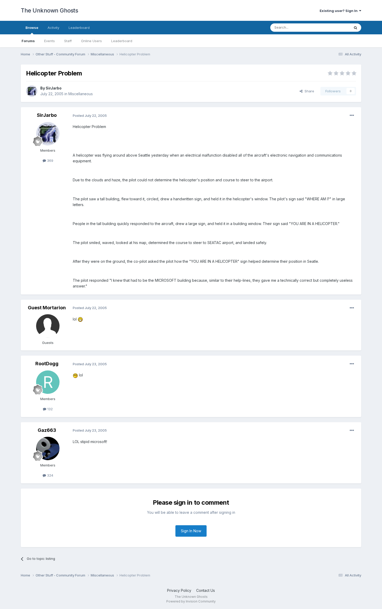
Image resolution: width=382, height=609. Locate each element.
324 (49, 475)
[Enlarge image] (80, 319)
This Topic (334, 27)
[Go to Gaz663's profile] (48, 448)
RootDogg (46, 363)
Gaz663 (47, 430)
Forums (28, 41)
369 (49, 160)
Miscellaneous (80, 94)
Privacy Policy (179, 590)
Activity (53, 27)
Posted (90, 115)
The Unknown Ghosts (49, 10)
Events (49, 41)
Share (308, 91)
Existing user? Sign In (339, 11)
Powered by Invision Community (191, 601)
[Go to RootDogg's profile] (48, 382)
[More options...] (352, 115)
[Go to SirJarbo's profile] (31, 91)
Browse (31, 27)
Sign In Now (191, 531)
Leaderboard (121, 41)
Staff (68, 41)
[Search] (355, 27)
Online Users (91, 41)
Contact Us (205, 590)
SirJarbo (54, 88)
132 (49, 409)
